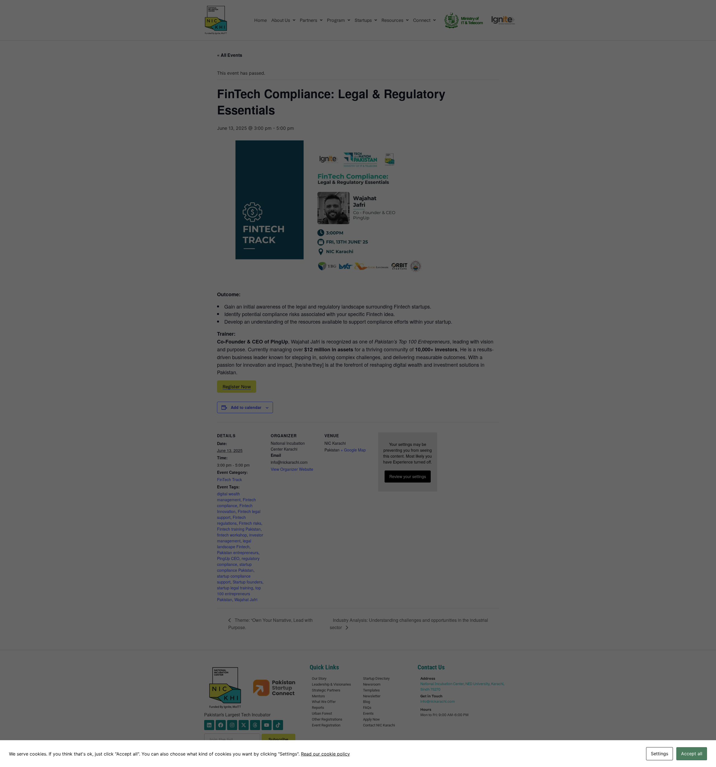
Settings (659, 753)
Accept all (691, 753)
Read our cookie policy (325, 754)
